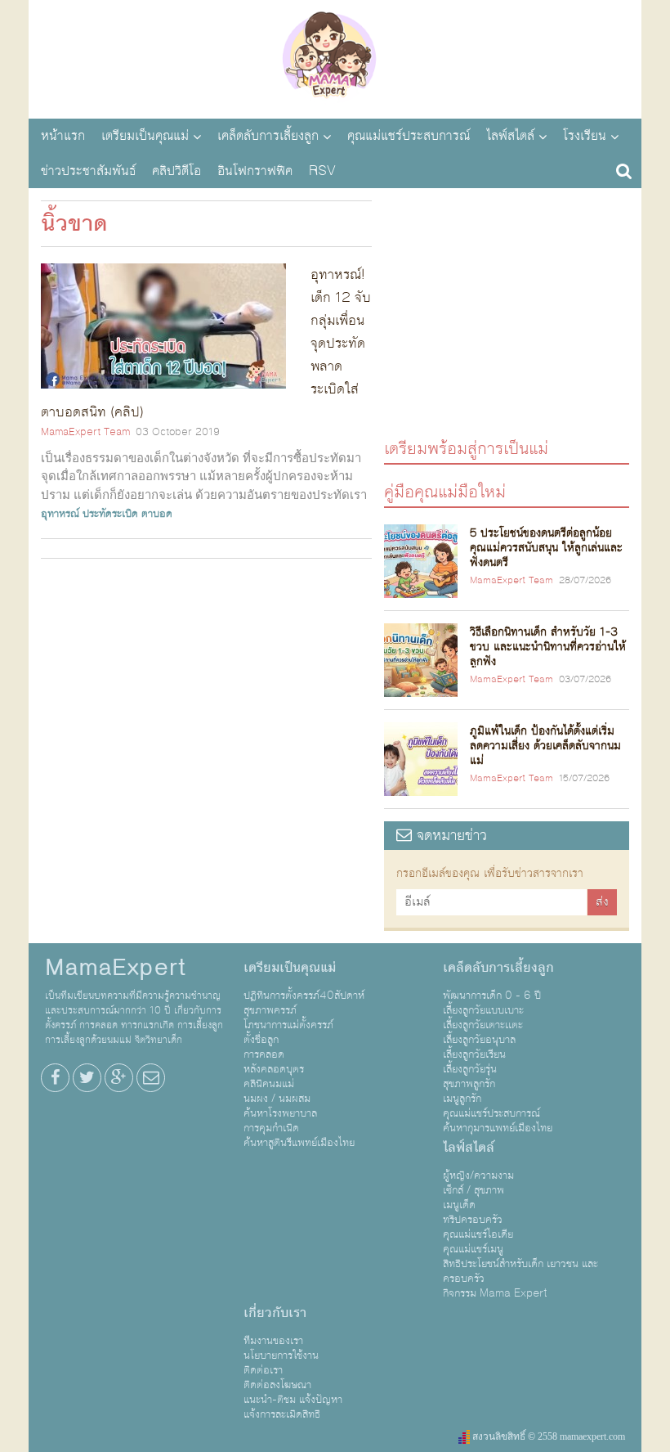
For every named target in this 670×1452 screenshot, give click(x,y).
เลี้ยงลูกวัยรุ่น (470, 1069)
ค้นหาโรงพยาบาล (280, 1113)
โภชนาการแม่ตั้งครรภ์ (288, 1025)
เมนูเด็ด (459, 1205)
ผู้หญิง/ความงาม (478, 1175)
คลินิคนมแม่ (268, 1084)
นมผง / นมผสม (276, 1098)
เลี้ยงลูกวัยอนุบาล (479, 1039)
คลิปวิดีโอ (176, 171)
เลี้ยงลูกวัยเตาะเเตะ (483, 1025)
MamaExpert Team (85, 432)
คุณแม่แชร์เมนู (473, 1249)
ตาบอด (156, 514)
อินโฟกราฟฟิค (255, 171)
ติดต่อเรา (263, 1370)
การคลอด (263, 1054)
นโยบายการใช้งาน (281, 1355)
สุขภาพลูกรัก (469, 1084)
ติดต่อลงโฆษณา (277, 1385)
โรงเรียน (584, 135)
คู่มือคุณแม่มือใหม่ (445, 491)
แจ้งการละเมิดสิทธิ (281, 1414)
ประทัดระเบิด (110, 514)
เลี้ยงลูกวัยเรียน (474, 1054)
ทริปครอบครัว (472, 1219)
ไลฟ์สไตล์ (510, 135)
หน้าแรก (63, 135)
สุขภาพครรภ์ (270, 1010)
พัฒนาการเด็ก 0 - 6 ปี (492, 995)
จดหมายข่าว (449, 835)
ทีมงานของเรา (273, 1340)
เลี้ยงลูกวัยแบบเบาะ (483, 1010)
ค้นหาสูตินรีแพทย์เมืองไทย (299, 1142)
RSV (322, 171)
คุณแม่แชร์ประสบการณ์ (408, 135)
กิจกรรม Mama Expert (495, 1293)
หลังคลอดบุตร (273, 1069)
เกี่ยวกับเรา (274, 1313)
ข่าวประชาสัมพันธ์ (88, 171)
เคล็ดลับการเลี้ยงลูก (268, 135)
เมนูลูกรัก (462, 1098)
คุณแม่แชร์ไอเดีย (478, 1234)
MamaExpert (335, 57)
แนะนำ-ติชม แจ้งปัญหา (292, 1399)
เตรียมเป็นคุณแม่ (145, 135)
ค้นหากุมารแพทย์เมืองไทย (497, 1128)
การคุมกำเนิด (271, 1128)
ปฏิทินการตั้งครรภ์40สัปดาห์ (303, 995)
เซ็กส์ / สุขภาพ (473, 1190)
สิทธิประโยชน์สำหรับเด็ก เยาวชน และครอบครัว (520, 1271)
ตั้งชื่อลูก (261, 1039)
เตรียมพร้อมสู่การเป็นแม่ (466, 448)
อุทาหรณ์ (60, 514)
